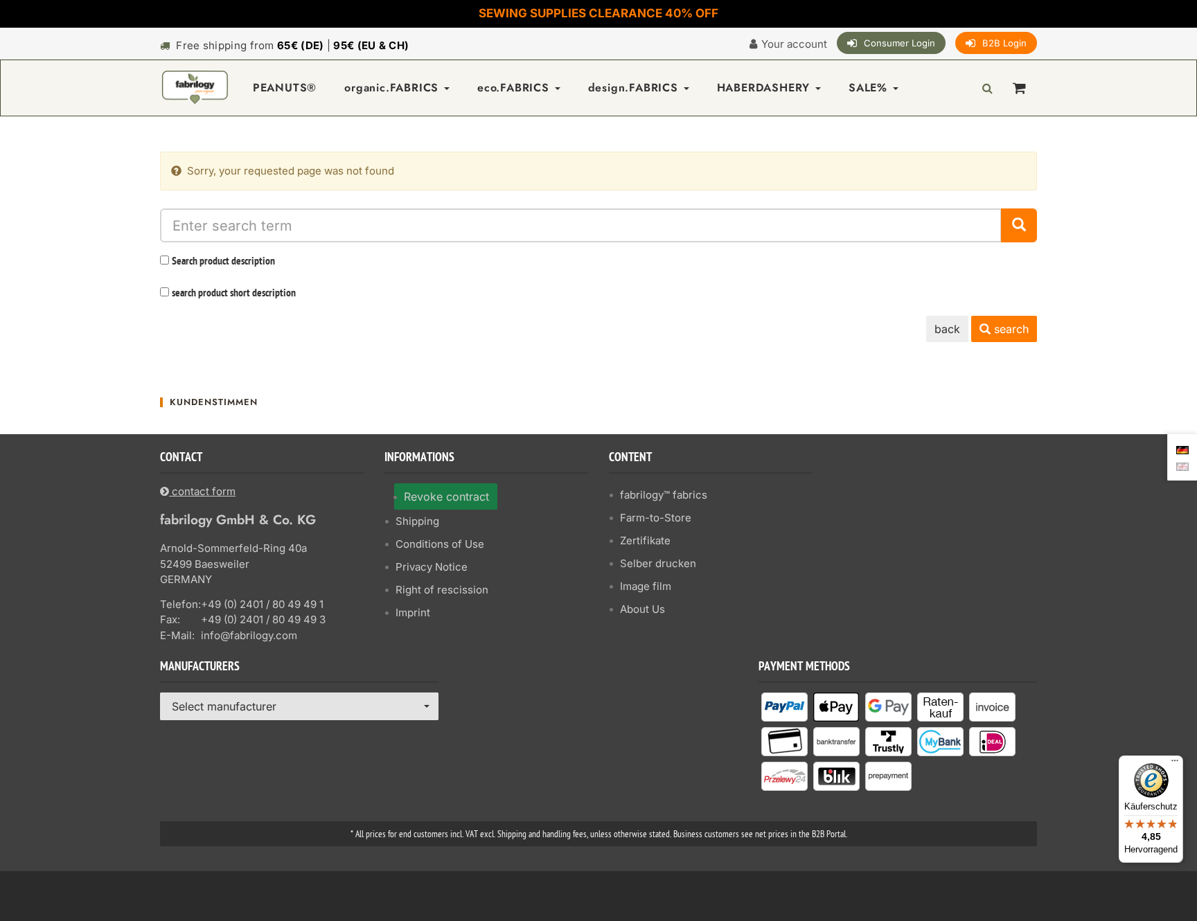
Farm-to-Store (655, 517)
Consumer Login (899, 42)
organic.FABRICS (393, 88)
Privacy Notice (432, 566)
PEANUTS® (285, 88)
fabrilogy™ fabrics (663, 494)
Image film (645, 586)
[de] (1182, 449)
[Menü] (1175, 763)
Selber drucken (658, 563)
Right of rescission (442, 589)
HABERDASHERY (765, 88)
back (947, 329)
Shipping (417, 521)
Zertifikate (645, 540)
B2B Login (1004, 42)
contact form (202, 491)
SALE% (870, 88)
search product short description (234, 294)
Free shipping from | (292, 45)
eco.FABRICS (515, 88)
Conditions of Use (440, 544)
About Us (642, 609)
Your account (794, 44)
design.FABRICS (635, 88)
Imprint (413, 612)
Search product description (223, 262)
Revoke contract (446, 496)
